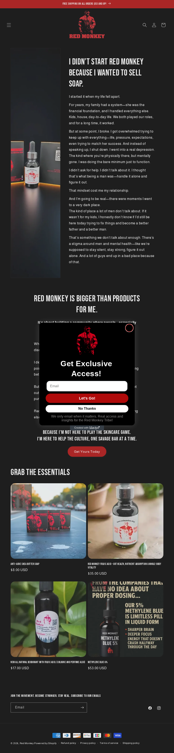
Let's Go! (87, 398)
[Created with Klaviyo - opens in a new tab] (87, 427)
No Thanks (87, 408)
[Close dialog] (129, 328)
